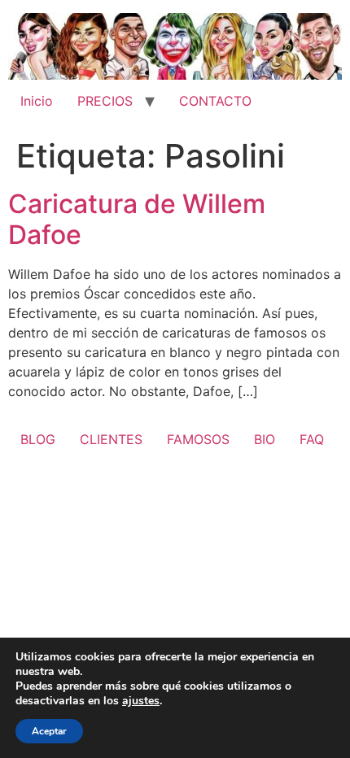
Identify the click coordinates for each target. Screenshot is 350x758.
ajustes (141, 701)
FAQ (312, 439)
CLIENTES (111, 439)
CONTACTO (215, 101)
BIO (264, 439)
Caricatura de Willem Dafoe (136, 219)
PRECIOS (105, 101)
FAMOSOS (198, 439)
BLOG (37, 439)
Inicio (36, 101)
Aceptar (49, 731)
